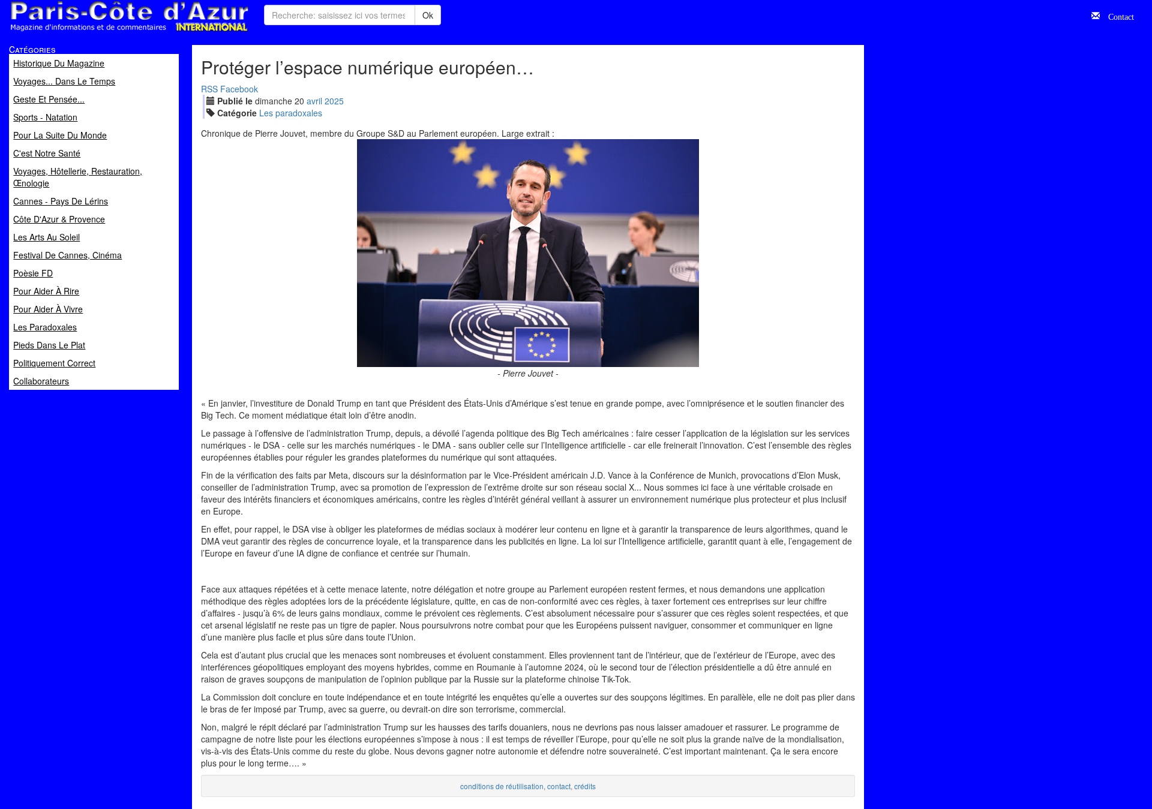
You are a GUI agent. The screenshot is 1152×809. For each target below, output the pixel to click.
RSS (209, 89)
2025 (334, 101)
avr (314, 101)
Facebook (239, 89)
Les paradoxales (290, 113)
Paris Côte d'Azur (102, 32)
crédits (585, 786)
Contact (1117, 15)
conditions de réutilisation (502, 786)
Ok (427, 15)
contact (559, 786)
